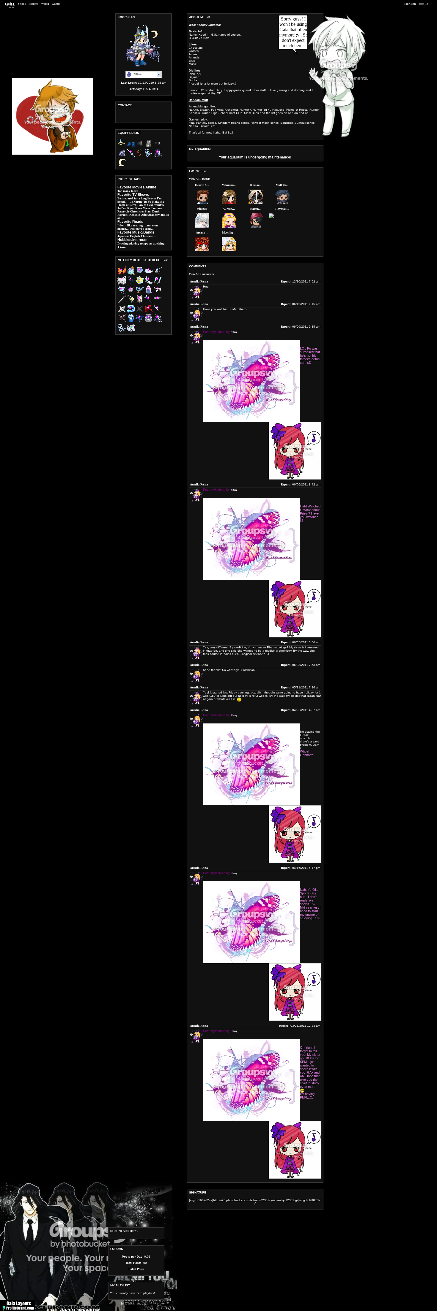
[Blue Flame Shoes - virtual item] (130, 146)
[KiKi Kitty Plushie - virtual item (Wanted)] (121, 283)
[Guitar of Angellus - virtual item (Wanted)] (157, 293)
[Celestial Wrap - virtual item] (157, 156)
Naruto (137, 201)
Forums (33, 3)
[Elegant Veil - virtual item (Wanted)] (148, 293)
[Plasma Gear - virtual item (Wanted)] (157, 283)
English (135, 236)
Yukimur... (229, 185)
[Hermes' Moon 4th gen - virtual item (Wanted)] (139, 283)
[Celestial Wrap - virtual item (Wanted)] (157, 321)
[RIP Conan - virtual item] (121, 165)
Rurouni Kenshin (128, 214)
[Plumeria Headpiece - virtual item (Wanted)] (130, 302)
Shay (234, 332)
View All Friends (199, 178)
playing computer (140, 243)
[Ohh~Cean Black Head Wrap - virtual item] (139, 146)
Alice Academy (150, 214)
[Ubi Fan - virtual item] (121, 156)
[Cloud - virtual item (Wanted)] (148, 274)
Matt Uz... (282, 185)
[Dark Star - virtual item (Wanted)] (121, 321)
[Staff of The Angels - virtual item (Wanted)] (148, 302)
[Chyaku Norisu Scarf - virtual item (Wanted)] (148, 312)
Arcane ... (202, 232)
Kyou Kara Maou (138, 208)
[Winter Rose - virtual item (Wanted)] (130, 293)
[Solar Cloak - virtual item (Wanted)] (139, 274)
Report (285, 281)
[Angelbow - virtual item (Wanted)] (148, 283)
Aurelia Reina (199, 281)
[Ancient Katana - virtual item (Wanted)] (157, 312)
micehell (202, 208)
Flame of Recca (126, 205)
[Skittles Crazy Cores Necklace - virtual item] (139, 156)
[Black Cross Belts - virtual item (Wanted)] (139, 312)
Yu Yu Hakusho (153, 201)
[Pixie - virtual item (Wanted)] (121, 293)
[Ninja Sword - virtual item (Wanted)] (121, 302)
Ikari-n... (256, 185)
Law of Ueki (145, 205)
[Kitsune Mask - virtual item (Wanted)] (139, 302)
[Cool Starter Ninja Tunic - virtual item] (148, 146)
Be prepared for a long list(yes (136, 198)
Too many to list (127, 191)
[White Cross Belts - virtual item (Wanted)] (121, 312)
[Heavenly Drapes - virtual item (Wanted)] (121, 331)
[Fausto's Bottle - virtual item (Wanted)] (130, 274)
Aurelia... (229, 208)
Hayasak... (282, 208)
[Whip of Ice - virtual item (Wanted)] (130, 283)
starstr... (255, 208)
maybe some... (145, 228)
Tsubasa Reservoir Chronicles (139, 210)
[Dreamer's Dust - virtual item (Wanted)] (148, 321)
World (45, 3)
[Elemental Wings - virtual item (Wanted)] (121, 274)
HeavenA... (202, 185)
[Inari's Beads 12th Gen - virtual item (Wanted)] (139, 293)
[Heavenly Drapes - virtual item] (148, 156)
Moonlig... (228, 232)
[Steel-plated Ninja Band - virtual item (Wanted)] (157, 302)
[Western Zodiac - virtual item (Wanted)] (130, 312)
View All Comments (201, 274)
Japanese (123, 236)
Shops (22, 3)
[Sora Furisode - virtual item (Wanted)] (130, 321)
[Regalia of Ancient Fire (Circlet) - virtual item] (121, 146)
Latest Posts (136, 1269)
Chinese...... (148, 236)
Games (56, 3)
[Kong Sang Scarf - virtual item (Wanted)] (139, 321)
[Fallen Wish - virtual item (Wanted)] (157, 274)
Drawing (122, 243)
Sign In (423, 3)
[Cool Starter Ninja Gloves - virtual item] (157, 146)
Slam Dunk (152, 211)
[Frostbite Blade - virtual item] (130, 156)
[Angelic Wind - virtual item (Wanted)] (130, 331)
